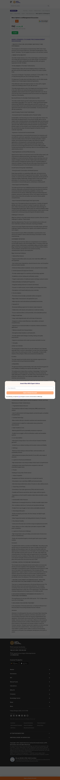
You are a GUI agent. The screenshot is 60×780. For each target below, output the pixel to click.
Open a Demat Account (30, 393)
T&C (19, 396)
